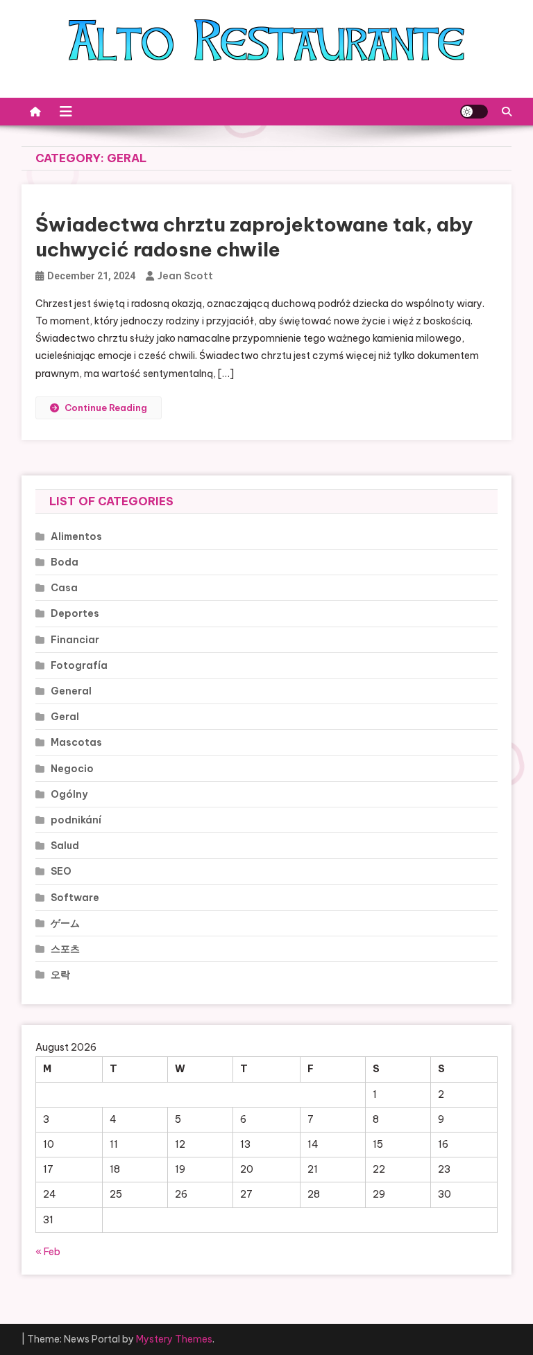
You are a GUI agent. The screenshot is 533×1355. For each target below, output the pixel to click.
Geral (65, 716)
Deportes (75, 613)
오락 (60, 974)
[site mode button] (474, 112)
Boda (64, 562)
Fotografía (79, 665)
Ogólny (69, 794)
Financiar (75, 639)
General (71, 691)
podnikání (76, 820)
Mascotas (76, 742)
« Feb (47, 1251)
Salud (65, 845)
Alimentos (76, 536)
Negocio (72, 768)
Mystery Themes (174, 1339)
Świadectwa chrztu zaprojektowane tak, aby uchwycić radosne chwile (254, 236)
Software (75, 897)
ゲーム (65, 923)
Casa (64, 588)
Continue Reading (106, 407)
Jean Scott (185, 276)
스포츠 (65, 949)
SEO (61, 871)
